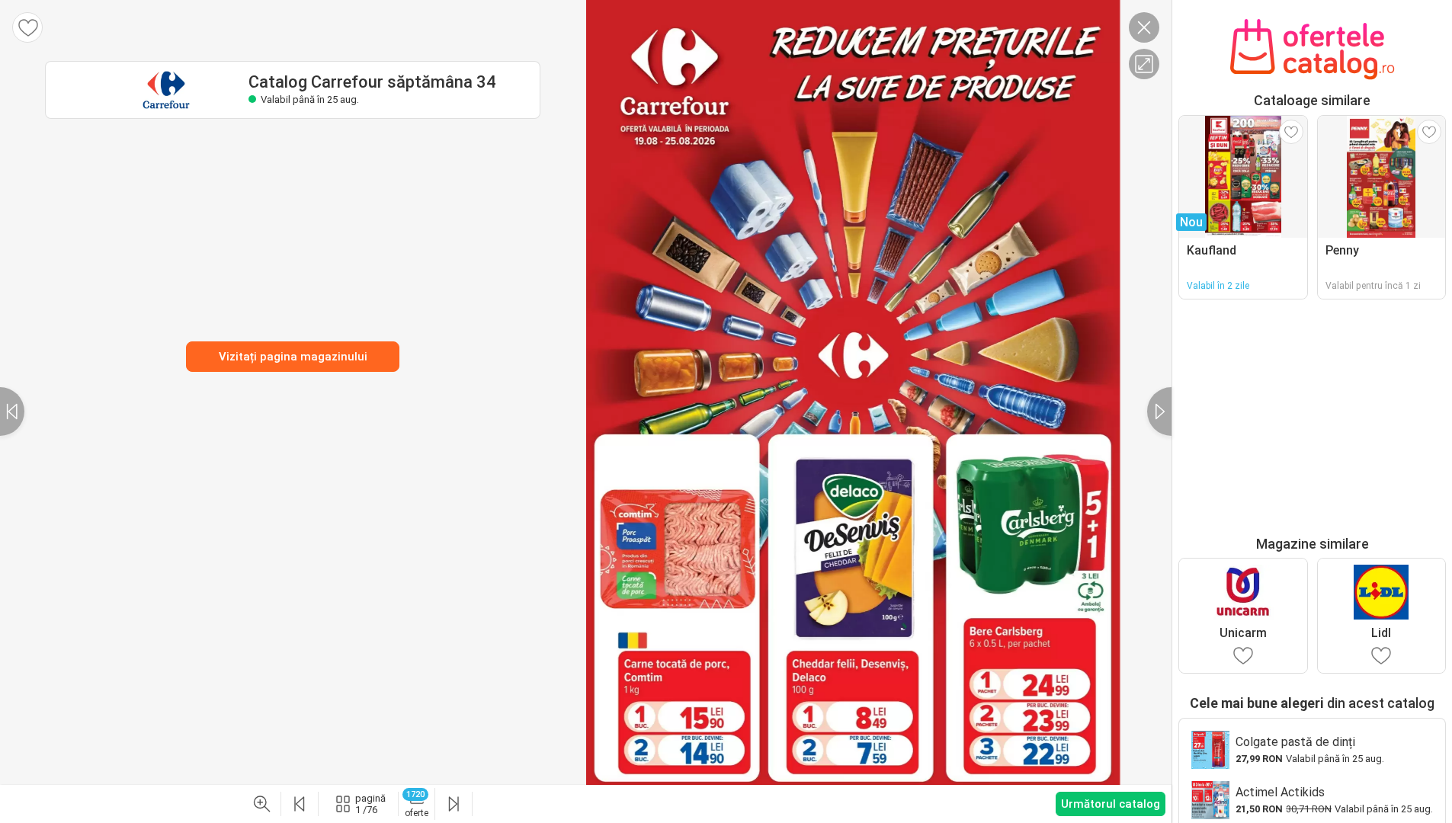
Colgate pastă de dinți (1295, 742)
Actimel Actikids (1280, 792)
